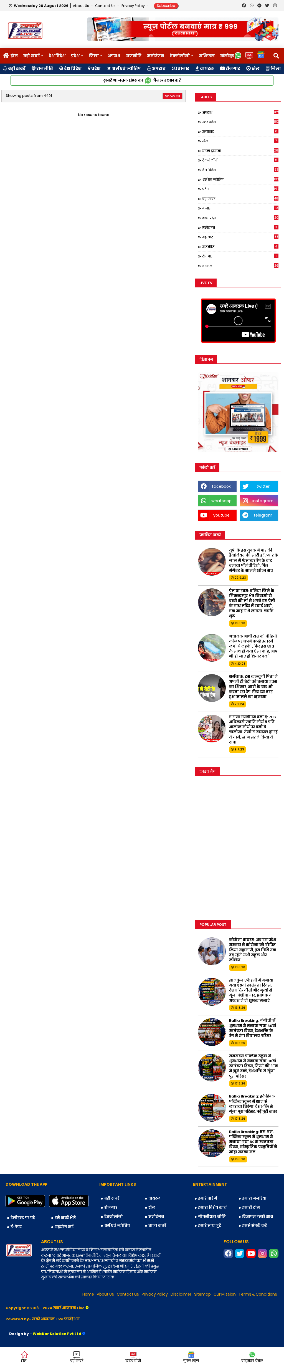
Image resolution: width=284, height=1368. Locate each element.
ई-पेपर (16, 1227)
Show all (172, 96)
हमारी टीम (251, 1207)
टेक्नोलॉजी (180, 56)
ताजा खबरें (157, 1225)
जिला (94, 56)
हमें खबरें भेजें (65, 1217)
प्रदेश (75, 56)
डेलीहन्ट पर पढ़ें (23, 1217)
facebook (221, 486)
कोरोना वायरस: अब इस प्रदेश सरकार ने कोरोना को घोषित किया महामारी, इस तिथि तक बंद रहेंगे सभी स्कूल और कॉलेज (252, 950)
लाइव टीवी (133, 1360)
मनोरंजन (155, 56)
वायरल (206, 68)
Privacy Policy (133, 5)
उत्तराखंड (239, 131)
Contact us (105, 5)
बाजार (183, 68)
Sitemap (202, 1294)
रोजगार (232, 68)
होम (14, 56)
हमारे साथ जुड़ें (209, 1225)
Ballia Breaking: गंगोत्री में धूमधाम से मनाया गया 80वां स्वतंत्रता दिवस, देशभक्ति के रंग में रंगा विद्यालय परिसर (252, 1028)
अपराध (114, 56)
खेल (255, 68)
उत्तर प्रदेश (240, 121)
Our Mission (225, 1294)
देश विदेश (57, 56)
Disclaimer (181, 1294)
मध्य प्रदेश (240, 217)
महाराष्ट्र (240, 236)
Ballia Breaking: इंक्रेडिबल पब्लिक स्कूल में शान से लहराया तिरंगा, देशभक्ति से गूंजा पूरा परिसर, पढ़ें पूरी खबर (253, 1104)
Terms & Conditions (258, 1294)
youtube (221, 515)
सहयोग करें (64, 1227)
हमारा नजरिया (254, 1198)
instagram (262, 501)
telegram (263, 515)
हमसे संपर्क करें (254, 1225)
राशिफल (207, 56)
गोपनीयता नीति (212, 1216)
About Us (81, 5)
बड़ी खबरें (31, 56)
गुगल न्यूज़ (191, 1360)
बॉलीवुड (227, 56)
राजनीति (133, 56)
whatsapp (221, 501)
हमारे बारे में (207, 1198)
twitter (263, 486)
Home (88, 1294)
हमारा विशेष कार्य (212, 1207)
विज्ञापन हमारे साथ (257, 1216)
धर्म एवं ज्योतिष (126, 68)
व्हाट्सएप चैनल (252, 1360)
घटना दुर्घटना (240, 150)
